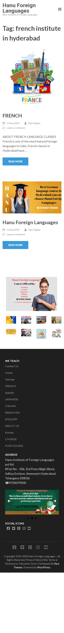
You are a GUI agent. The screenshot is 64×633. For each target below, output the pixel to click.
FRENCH (12, 115)
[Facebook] (8, 528)
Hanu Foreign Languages (19, 8)
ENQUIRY (11, 419)
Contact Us (11, 366)
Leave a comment (16, 127)
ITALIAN (10, 405)
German (10, 379)
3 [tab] (36, 518)
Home (8, 372)
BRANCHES (12, 412)
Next (54, 501)
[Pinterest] (18, 528)
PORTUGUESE (14, 445)
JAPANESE (11, 399)
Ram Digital (34, 123)
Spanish (9, 392)
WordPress (43, 567)
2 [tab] (32, 518)
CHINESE (11, 439)
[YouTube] (29, 528)
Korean (9, 432)
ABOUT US (12, 425)
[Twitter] (13, 528)
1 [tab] (28, 518)
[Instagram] (24, 528)
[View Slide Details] (32, 502)
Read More (15, 161)
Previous (9, 501)
